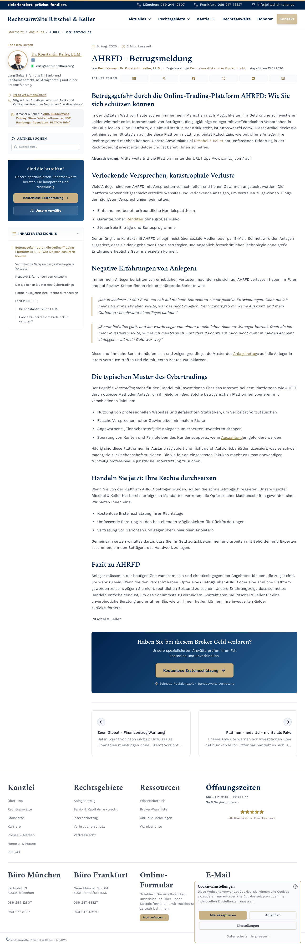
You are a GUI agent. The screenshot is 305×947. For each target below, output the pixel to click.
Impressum (260, 936)
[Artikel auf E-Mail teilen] (283, 78)
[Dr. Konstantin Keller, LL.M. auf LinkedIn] (33, 60)
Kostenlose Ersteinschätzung (190, 670)
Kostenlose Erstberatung (43, 198)
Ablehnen (273, 915)
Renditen (135, 219)
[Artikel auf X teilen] (164, 78)
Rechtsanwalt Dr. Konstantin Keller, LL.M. (130, 68)
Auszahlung (232, 437)
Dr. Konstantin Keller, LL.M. (56, 54)
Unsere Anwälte (48, 210)
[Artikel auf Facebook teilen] (194, 78)
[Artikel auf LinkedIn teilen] (134, 78)
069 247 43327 (86, 902)
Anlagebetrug (245, 353)
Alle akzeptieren (223, 915)
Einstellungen (248, 925)
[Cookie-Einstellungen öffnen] (8, 939)
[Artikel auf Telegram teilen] (253, 78)
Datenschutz (237, 936)
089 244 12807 (20, 902)
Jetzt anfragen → (154, 917)
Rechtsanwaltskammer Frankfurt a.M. (217, 68)
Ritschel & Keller (208, 141)
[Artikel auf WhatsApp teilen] (223, 78)
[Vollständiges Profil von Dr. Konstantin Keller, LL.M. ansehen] (18, 60)
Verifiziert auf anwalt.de (29, 95)
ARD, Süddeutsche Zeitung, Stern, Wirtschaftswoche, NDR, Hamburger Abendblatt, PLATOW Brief (43, 118)
